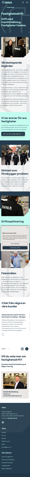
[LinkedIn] (3, 422)
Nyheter (4, 438)
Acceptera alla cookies (15, 247)
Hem (2, 7)
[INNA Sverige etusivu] (7, 2)
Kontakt (4, 432)
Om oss (4, 435)
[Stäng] (27, 227)
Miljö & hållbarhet (7, 468)
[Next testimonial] (26, 348)
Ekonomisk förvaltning (8, 459)
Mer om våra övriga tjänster (12, 134)
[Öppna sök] (23, 2)
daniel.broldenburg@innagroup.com (12, 395)
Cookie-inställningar (15, 243)
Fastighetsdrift (6, 465)
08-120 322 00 (12, 418)
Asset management (7, 456)
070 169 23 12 (6, 394)
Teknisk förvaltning (7, 462)
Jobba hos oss (6, 441)
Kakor (3, 444)
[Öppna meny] (27, 2)
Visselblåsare (5, 447)
